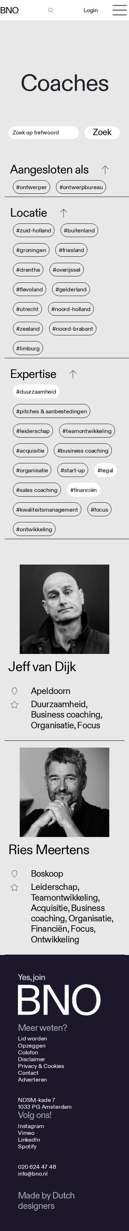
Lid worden (32, 1038)
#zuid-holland (33, 230)
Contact (28, 1073)
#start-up (73, 470)
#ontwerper (31, 187)
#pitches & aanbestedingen (51, 411)
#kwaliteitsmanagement (47, 509)
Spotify (27, 1146)
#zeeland (28, 329)
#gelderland (71, 289)
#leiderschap (33, 431)
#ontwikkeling (34, 529)
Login (90, 10)
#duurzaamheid (36, 391)
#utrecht (27, 309)
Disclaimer (31, 1059)
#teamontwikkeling (86, 431)
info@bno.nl (33, 1173)
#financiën (83, 490)
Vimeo (26, 1133)
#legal (105, 470)
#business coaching (83, 450)
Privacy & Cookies (41, 1066)
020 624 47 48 (37, 1167)
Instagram (31, 1126)
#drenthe (28, 270)
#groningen (31, 250)
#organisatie (32, 470)
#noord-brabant (72, 329)
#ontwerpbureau (81, 187)
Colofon (28, 1052)
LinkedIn (29, 1139)
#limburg (28, 348)
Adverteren (32, 1079)
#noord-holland (71, 309)
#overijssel (66, 270)
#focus (99, 509)
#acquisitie (30, 450)
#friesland (71, 250)
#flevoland (29, 289)
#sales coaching (37, 490)
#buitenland (79, 230)
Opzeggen (32, 1045)
